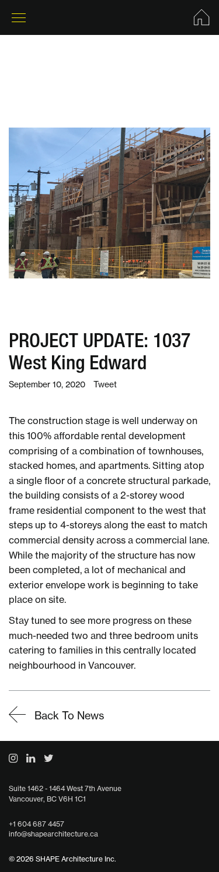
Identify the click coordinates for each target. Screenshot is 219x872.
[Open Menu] (18, 18)
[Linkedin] (30, 758)
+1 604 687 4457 (36, 824)
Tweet (105, 384)
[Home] (201, 17)
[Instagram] (13, 758)
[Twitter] (49, 758)
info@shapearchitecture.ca (53, 833)
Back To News (68, 715)
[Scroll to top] (183, 837)
